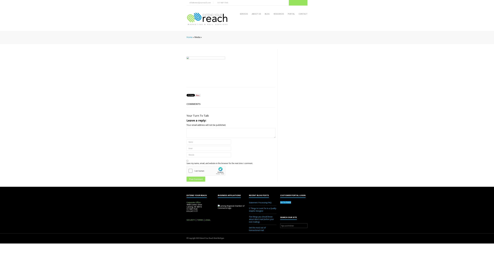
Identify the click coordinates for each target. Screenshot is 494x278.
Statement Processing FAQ (260, 202)
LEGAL (208, 220)
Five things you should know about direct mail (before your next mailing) (261, 219)
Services (244, 14)
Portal (291, 14)
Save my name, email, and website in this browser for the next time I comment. (220, 163)
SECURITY (191, 220)
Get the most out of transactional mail (257, 228)
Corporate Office (194, 202)
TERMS (200, 220)
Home (189, 37)
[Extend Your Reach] (207, 19)
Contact (303, 14)
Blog (267, 14)
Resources (279, 14)
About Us (256, 14)
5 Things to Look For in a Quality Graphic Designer (262, 209)
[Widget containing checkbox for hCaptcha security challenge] (206, 171)
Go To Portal (285, 202)
